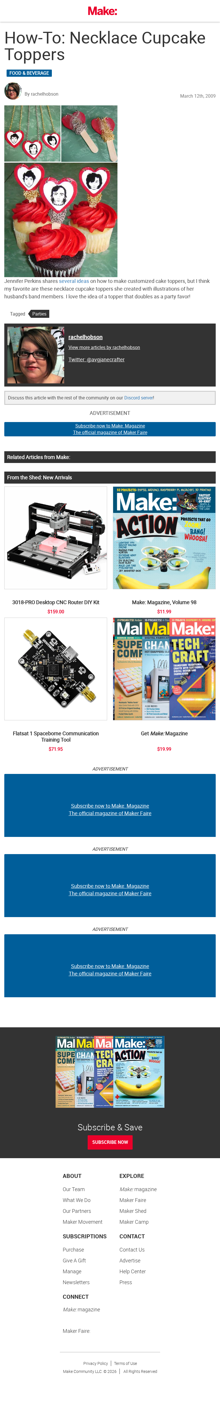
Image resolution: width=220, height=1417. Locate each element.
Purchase (73, 1249)
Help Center (132, 1271)
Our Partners (77, 1210)
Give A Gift (74, 1260)
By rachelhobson (41, 94)
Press (125, 1282)
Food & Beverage (29, 73)
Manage (72, 1271)
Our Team (74, 1189)
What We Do (77, 1200)
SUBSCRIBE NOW (110, 1142)
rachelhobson (85, 337)
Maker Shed (132, 1210)
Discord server (138, 398)
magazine (138, 1189)
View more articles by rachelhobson (104, 347)
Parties (39, 314)
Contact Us (132, 1249)
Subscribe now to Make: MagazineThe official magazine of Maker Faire (110, 429)
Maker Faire (132, 1200)
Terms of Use (125, 1363)
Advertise (129, 1260)
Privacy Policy (95, 1363)
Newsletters (76, 1282)
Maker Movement (83, 1221)
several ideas (74, 280)
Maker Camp (134, 1221)
